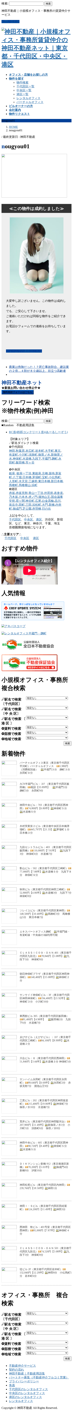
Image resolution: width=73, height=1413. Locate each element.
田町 (22, 504)
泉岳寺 (13, 504)
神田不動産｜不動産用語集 (27, 1373)
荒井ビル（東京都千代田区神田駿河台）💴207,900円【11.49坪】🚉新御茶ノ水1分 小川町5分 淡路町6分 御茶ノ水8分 (45, 1125)
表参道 (58, 493)
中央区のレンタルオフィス (27, 1393)
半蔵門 (46, 458)
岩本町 (39, 450)
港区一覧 (22, 94)
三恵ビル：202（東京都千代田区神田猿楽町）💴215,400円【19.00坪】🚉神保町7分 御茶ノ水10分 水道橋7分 (45, 1104)
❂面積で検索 (11, 734)
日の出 (46, 508)
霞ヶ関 (20, 500)
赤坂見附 (22, 493)
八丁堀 (17, 477)
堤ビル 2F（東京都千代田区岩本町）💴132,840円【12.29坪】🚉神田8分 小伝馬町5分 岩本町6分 (46, 1272)
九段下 (36, 458)
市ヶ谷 (29, 462)
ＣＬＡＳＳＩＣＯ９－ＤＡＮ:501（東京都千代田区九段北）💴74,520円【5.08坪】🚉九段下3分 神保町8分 (46, 1251)
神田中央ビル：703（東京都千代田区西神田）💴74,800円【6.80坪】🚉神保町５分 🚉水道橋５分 (44, 808)
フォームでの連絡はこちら (24, 351)
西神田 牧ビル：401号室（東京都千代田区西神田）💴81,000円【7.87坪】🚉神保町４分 (45, 1230)
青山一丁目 (35, 493)
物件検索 (22, 82)
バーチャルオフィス (29, 102)
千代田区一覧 (25, 86)
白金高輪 (48, 500)
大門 (45, 504)
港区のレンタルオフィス (25, 1397)
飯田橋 (20, 462)
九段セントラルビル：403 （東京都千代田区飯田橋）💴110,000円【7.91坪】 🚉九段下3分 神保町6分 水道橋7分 (46, 850)
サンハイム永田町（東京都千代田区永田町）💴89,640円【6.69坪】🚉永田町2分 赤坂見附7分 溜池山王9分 (45, 1082)
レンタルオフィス (28, 98)
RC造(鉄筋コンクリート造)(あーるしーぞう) (38, 432)
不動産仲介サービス (22, 1365)
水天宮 (23, 481)
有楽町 (13, 454)
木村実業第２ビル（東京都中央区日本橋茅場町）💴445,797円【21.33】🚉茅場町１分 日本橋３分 (46, 829)
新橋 (52, 504)
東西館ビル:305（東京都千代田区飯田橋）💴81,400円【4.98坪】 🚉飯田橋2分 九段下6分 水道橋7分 (45, 1019)
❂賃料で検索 (11, 728)
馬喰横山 (25, 485)
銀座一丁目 (23, 473)
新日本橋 (57, 481)
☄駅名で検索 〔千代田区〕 (11, 702)
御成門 (17, 508)
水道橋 (26, 458)
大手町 (49, 450)
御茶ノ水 (44, 454)
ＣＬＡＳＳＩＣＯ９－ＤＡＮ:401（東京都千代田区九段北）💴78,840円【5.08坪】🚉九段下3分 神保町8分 (46, 956)
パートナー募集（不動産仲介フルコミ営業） (39, 1377)
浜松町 (36, 504)
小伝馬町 (55, 477)
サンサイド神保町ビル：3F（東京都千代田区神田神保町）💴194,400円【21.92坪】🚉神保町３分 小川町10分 (45, 998)
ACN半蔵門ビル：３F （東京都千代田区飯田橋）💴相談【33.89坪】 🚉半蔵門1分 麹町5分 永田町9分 (45, 787)
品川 (58, 500)
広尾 (38, 500)
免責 (12, 1385)
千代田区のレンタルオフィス (28, 1389)
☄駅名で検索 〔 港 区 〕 (13, 721)
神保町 (17, 458)
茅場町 (36, 477)
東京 (58, 450)
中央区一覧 (23, 90)
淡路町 (32, 454)
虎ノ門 (32, 496)
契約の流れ (16, 1369)
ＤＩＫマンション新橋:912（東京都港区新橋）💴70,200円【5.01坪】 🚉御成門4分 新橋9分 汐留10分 (45, 1167)
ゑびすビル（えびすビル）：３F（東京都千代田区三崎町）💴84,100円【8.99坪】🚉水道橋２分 (45, 1040)
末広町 (29, 450)
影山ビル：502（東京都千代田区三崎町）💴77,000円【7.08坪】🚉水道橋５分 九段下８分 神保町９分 (46, 871)
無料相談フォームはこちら (17, 392)
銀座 (12, 473)
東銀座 (36, 473)
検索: (4, 3)
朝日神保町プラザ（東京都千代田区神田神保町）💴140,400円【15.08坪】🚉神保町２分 (44, 977)
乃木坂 (13, 496)
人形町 (13, 481)
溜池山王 (44, 496)
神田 (12, 450)
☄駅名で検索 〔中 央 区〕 (11, 711)
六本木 (23, 496)
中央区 (28, 519)
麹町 (55, 458)
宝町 (45, 477)
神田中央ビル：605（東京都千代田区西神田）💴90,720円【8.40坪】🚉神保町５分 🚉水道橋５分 (44, 1146)
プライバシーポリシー (24, 1381)
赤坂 (12, 493)
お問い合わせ (10, 21)
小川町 (23, 454)
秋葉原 (20, 450)
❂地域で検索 (11, 739)
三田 (28, 504)
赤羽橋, (37, 508)
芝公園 (26, 508)
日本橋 (26, 477)
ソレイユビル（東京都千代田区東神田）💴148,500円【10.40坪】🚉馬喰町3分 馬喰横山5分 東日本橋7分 (45, 914)
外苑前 (48, 493)
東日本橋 (44, 481)
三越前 (32, 481)
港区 (39, 519)
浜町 (34, 485)
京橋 (45, 473)
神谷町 (29, 500)
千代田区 (15, 519)
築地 (52, 473)
